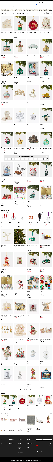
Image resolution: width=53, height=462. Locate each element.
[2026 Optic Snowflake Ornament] (33, 115)
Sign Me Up (43, 439)
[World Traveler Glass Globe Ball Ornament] (46, 139)
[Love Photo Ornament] (33, 306)
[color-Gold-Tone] (1, 430)
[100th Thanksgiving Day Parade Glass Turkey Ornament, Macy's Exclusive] (5, 400)
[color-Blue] (28, 431)
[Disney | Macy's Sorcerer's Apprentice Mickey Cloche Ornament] (7, 169)
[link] (7, 33)
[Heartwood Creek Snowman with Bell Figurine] (33, 330)
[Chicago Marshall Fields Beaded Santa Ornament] (46, 169)
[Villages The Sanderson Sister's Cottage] (33, 139)
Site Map (28, 447)
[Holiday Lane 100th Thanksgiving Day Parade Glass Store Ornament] (7, 92)
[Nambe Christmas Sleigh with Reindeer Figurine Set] (20, 169)
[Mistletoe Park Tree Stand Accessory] (7, 115)
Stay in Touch (19, 447)
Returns (1, 443)
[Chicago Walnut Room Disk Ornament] (46, 46)
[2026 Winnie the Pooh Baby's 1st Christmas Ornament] (33, 92)
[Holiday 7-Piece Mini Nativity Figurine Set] (20, 92)
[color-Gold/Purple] (18, 430)
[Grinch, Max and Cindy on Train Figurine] (20, 352)
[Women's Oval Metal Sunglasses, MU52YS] (5, 420)
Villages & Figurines (3, 10)
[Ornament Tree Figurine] (7, 236)
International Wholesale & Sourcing (30, 443)
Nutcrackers (40, 10)
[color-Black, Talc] (12, 430)
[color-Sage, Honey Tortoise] (13, 430)
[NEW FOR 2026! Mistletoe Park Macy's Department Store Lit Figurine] (46, 23)
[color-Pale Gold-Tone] (4, 430)
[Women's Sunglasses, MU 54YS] (22, 420)
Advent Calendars (20, 10)
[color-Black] (11, 430)
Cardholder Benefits (11, 439)
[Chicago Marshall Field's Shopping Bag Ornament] (46, 68)
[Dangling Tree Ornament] (22, 217)
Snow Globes (49, 10)
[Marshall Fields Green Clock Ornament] (20, 68)
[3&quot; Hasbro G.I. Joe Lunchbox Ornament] (46, 373)
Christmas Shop (12, 6)
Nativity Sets (12, 10)
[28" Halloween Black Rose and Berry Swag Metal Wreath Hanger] (40, 217)
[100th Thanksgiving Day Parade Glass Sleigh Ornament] (33, 259)
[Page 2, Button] (31, 389)
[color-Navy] (39, 429)
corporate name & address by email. (37, 460)
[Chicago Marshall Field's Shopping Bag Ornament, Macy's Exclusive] (13, 400)
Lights (15, 10)
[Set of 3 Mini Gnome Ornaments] (5, 217)
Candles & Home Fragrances (29, 10)
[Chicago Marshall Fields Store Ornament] (7, 46)
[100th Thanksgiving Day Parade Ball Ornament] (33, 169)
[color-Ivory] (36, 429)
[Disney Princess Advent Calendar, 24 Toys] (20, 192)
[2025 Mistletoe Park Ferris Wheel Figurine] (20, 330)
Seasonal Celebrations (4, 6)
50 (30, 389)
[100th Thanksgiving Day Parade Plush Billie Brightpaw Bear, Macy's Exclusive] (48, 400)
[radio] (1, 430)
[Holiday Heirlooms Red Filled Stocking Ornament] (48, 420)
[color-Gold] (38, 429)
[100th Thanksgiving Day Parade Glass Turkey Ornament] (20, 23)
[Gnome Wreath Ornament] (13, 217)
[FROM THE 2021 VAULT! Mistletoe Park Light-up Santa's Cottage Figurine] (7, 306)
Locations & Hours (20, 439)
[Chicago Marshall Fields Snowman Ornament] (33, 192)
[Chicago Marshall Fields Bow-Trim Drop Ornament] (46, 115)
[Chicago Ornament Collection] (33, 282)
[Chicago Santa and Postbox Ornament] (7, 139)
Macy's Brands (19, 443)
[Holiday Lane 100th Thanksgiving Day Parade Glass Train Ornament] (7, 192)
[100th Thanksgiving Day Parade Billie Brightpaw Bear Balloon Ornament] (33, 23)
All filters (47, 156)
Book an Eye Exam (20, 451)
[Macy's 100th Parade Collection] (46, 282)
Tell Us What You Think (20, 452)
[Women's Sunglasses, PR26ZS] (13, 420)
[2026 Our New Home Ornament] (20, 259)
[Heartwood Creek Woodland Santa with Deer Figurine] (46, 306)
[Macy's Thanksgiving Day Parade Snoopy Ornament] (20, 282)
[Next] (38, 46)
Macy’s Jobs (28, 444)
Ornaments (8, 10)
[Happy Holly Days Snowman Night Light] (7, 352)
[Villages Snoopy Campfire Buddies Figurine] (46, 236)
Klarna (1, 439)
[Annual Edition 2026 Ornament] (20, 115)
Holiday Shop (8, 6)
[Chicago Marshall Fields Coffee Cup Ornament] (33, 236)
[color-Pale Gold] (3, 430)
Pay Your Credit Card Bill (12, 444)
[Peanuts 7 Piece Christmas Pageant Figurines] (46, 330)
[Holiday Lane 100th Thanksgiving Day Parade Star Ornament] (20, 139)
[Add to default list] (7, 212)
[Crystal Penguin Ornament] (48, 217)
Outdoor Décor (45, 10)
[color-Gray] (29, 431)
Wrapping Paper (36, 10)
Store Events (19, 448)
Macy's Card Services (11, 443)
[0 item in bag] (51, 3)
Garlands (24, 10)
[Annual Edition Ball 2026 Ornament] (46, 352)
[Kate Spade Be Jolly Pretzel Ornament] (31, 217)
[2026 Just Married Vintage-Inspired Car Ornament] (33, 46)
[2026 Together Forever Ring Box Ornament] (33, 352)
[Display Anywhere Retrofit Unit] (7, 373)
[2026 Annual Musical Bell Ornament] (20, 373)
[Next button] (51, 10)
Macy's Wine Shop (20, 444)
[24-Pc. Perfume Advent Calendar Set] (46, 192)
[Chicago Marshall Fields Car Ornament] (46, 259)
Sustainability (28, 448)
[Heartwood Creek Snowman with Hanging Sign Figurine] (20, 46)
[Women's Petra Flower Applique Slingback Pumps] (40, 420)
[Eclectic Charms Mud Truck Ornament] (46, 92)
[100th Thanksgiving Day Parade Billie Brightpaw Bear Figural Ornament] (7, 259)
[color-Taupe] (27, 431)
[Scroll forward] (47, 158)
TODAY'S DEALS (10, 0)
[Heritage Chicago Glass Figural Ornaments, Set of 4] (33, 68)
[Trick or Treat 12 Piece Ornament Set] (7, 330)
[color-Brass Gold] (2, 430)
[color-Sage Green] (32, 431)
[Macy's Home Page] (3, 3)
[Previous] (1, 46)
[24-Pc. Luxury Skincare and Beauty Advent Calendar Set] (7, 68)
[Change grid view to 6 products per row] (44, 13)
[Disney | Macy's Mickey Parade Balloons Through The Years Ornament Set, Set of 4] (20, 236)
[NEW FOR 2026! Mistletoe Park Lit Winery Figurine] (7, 23)
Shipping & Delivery (3, 444)
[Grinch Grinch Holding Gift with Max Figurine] (33, 373)
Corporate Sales (28, 439)
